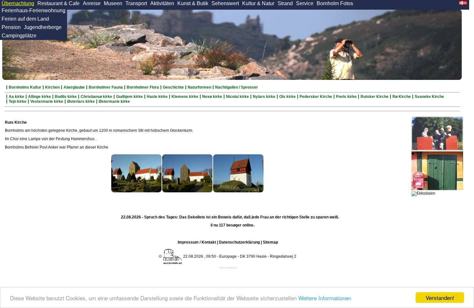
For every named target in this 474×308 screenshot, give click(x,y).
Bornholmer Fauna (106, 87)
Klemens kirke (185, 97)
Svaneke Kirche (429, 97)
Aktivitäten (162, 3)
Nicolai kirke (237, 97)
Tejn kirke (17, 101)
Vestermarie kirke (46, 101)
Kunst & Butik (192, 3)
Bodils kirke (66, 97)
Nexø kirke (212, 97)
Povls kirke (346, 97)
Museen (113, 3)
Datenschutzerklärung (239, 242)
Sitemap (270, 242)
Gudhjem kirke (129, 97)
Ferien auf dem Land (25, 19)
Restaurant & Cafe (58, 3)
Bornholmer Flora (143, 87)
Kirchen (52, 87)
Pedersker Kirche (316, 97)
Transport (136, 3)
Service (304, 3)
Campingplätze (19, 35)
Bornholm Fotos (335, 3)
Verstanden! (440, 298)
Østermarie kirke (114, 101)
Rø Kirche (401, 97)
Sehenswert (225, 3)
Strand (285, 3)
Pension (11, 27)
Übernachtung (18, 3)
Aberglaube (74, 87)
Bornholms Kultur (25, 87)
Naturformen (199, 87)
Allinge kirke (39, 97)
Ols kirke (287, 97)
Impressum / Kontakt (197, 242)
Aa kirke (16, 97)
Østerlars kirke (81, 101)
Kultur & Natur (258, 3)
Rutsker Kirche (374, 97)
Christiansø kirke (96, 97)
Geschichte (173, 87)
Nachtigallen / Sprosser (236, 87)
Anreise (92, 3)
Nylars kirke (264, 97)
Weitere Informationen (324, 298)
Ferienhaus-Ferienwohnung (33, 10)
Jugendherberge (43, 27)
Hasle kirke (157, 97)
